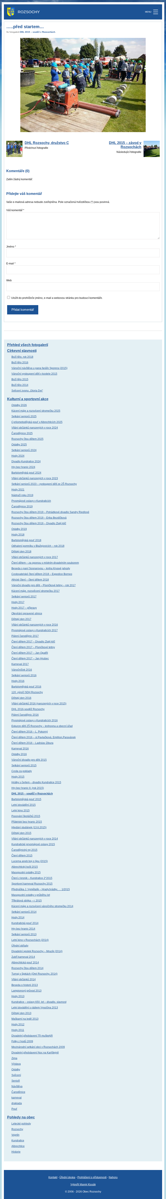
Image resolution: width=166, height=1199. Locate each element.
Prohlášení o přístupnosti (92, 1177)
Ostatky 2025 (19, 444)
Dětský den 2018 (21, 551)
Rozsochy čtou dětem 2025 (27, 438)
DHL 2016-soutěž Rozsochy (28, 709)
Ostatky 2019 (19, 529)
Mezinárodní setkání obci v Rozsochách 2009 (38, 1047)
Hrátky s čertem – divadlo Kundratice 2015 (36, 782)
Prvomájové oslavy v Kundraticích (31, 500)
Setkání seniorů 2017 (24, 596)
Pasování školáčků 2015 (25, 816)
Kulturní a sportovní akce (27, 399)
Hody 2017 (17, 602)
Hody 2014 (17, 917)
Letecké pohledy (21, 1123)
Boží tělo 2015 (19, 379)
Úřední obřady (19, 945)
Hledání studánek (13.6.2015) (28, 827)
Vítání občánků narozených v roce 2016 (34, 624)
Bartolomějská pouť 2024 (26, 472)
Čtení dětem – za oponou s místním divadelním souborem (45, 562)
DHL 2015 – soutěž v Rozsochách (37, 32)
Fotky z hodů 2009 (22, 1041)
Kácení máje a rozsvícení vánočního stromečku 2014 (42, 906)
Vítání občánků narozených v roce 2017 (34, 557)
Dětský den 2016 (21, 697)
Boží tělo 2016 (19, 362)
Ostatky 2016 (19, 754)
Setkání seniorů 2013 (24, 934)
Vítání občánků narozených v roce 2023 (34, 478)
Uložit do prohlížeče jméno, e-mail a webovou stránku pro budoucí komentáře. (57, 297)
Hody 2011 (17, 1030)
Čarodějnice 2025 (22, 433)
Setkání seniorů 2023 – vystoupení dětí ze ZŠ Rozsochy (44, 483)
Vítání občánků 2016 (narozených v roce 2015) (38, 703)
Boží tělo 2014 (19, 385)
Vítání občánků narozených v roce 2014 (34, 838)
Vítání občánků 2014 (23, 979)
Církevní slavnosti (22, 351)
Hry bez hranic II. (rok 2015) (27, 788)
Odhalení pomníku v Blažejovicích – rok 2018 (37, 545)
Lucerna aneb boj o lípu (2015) (29, 861)
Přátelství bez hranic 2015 (26, 821)
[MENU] (155, 12)
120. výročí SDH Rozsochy (27, 692)
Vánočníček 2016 (21, 669)
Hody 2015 (17, 776)
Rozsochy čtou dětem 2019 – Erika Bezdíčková (39, 517)
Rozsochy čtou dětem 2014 (27, 968)
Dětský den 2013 (21, 1013)
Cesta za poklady (21, 771)
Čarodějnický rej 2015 (24, 849)
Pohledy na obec (21, 1117)
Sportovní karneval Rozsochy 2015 (32, 883)
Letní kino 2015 (20, 810)
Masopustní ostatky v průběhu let (30, 894)
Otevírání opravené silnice (26, 613)
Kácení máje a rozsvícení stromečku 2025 (35, 410)
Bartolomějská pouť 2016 (26, 686)
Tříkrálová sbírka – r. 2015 (26, 900)
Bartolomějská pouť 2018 (26, 540)
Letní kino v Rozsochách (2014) (30, 940)
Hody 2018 (17, 534)
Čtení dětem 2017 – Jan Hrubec (30, 658)
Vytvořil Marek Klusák (83, 1184)
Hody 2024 (17, 455)
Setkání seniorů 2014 (24, 911)
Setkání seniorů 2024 (24, 450)
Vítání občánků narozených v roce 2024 (34, 427)
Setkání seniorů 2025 (24, 416)
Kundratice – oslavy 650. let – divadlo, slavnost (38, 1001)
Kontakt (52, 1177)
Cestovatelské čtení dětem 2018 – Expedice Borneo (41, 574)
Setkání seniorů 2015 (24, 765)
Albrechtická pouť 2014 (25, 962)
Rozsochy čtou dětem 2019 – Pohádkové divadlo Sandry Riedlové (50, 512)
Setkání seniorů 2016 (24, 675)
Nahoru (113, 1177)
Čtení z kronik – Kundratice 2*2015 (31, 878)
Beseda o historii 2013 (24, 985)
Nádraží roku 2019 (22, 495)
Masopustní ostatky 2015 (26, 872)
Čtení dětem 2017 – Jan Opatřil (29, 652)
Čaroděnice (18, 1092)
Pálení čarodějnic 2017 (25, 636)
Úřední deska (67, 1177)
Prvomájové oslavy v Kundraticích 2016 (34, 720)
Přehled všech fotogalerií (27, 345)
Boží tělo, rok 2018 (22, 356)
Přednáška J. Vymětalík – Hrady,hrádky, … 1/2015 (40, 889)
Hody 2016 (17, 681)
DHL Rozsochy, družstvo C (47, 143)
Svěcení (16, 1075)
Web (9, 280)
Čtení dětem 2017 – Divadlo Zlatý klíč (33, 641)
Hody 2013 (17, 996)
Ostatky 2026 (19, 405)
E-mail (11, 263)
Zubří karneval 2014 (23, 956)
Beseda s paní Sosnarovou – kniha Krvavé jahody (40, 568)
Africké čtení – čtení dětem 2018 (30, 579)
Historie (16, 1151)
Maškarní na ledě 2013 (24, 1018)
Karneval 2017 (20, 664)
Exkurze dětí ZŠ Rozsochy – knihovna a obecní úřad (42, 726)
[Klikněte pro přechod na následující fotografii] (83, 85)
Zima (14, 1058)
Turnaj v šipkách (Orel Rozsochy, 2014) (34, 973)
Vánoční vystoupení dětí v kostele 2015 (34, 373)
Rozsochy (17, 1129)
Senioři (15, 1080)
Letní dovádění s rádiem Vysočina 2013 (34, 1007)
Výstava (16, 1063)
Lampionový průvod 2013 (26, 990)
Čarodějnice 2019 (22, 506)
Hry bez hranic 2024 (23, 467)
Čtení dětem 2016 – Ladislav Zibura (32, 742)
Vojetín (15, 1134)
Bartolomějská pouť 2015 (26, 799)
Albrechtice (18, 1146)
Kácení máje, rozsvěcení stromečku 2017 (35, 590)
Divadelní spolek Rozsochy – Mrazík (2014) (36, 951)
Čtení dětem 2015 (21, 855)
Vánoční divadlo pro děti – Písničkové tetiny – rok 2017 (43, 585)
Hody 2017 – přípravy (24, 607)
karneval (16, 1097)
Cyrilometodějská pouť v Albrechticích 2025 (36, 422)
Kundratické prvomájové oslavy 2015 (33, 844)
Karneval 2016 (20, 748)
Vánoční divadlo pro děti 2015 (29, 759)
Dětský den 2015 (21, 833)
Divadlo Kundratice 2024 (26, 461)
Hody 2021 (17, 489)
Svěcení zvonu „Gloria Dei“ (27, 390)
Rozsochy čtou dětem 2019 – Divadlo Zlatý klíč (38, 523)
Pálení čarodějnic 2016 (25, 714)
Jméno (11, 246)
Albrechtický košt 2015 (24, 866)
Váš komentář (15, 210)
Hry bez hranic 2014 (23, 928)
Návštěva (16, 1086)
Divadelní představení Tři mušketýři (32, 1035)
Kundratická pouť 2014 (24, 923)
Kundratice (17, 1140)
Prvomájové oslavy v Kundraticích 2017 (34, 630)
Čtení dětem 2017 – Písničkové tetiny (33, 647)
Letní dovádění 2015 (23, 804)
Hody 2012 (17, 1024)
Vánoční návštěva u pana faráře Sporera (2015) (39, 368)
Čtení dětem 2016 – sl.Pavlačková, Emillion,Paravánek (43, 737)
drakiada (16, 1103)
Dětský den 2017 (21, 619)
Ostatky (15, 1069)
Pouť (14, 1108)
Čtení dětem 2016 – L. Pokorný (29, 731)
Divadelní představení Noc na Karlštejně (35, 1052)
